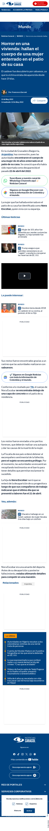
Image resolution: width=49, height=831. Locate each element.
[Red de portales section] (45, 784)
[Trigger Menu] (3, 3)
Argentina (7, 154)
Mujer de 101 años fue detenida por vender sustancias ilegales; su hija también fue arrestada (32, 233)
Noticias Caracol (7, 36)
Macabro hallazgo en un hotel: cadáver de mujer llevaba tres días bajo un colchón (32, 516)
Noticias (19, 804)
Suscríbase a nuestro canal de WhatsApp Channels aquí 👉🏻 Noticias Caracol (25, 180)
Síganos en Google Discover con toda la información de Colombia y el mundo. (27, 192)
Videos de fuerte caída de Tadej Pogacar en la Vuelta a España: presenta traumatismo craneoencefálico (25, 671)
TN (32, 386)
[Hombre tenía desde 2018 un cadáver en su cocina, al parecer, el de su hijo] (8, 308)
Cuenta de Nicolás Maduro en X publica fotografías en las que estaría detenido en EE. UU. (25, 652)
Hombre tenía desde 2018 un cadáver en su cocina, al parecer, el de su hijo (32, 310)
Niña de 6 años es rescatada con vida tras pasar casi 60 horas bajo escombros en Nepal (25, 680)
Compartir (39, 101)
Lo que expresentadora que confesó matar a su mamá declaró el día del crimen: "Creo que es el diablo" (24, 662)
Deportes (33, 804)
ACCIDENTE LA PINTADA (23, 10)
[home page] (24, 739)
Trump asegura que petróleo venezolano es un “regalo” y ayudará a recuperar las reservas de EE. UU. (32, 251)
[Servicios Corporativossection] (45, 791)
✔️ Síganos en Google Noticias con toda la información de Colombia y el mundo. (25, 377)
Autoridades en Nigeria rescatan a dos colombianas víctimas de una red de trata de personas (25, 643)
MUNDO (20, 36)
